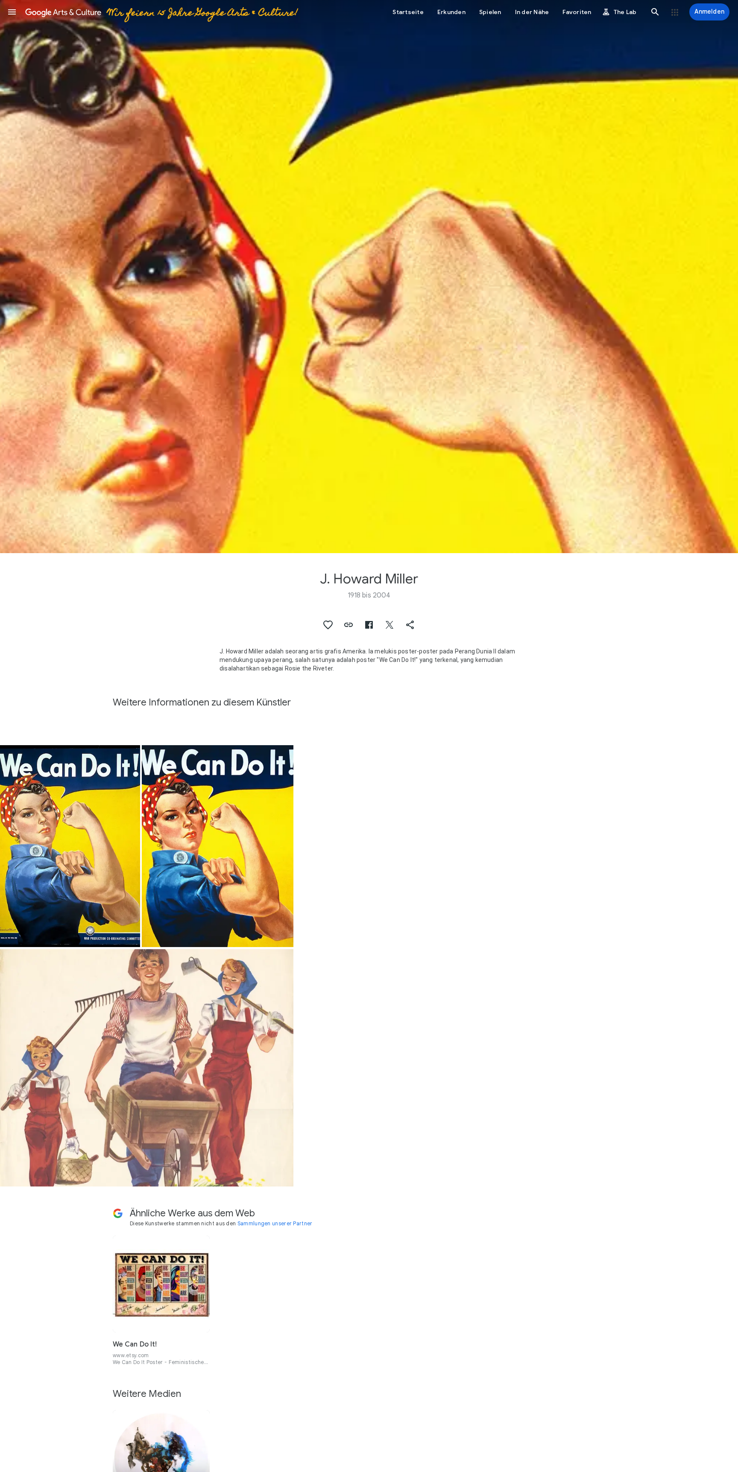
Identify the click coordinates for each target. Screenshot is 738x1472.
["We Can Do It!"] (70, 846)
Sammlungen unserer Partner (275, 1223)
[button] (12, 12)
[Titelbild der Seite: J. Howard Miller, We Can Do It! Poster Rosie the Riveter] (369, 276)
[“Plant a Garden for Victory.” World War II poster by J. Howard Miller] (146, 1067)
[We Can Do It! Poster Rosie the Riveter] (217, 846)
